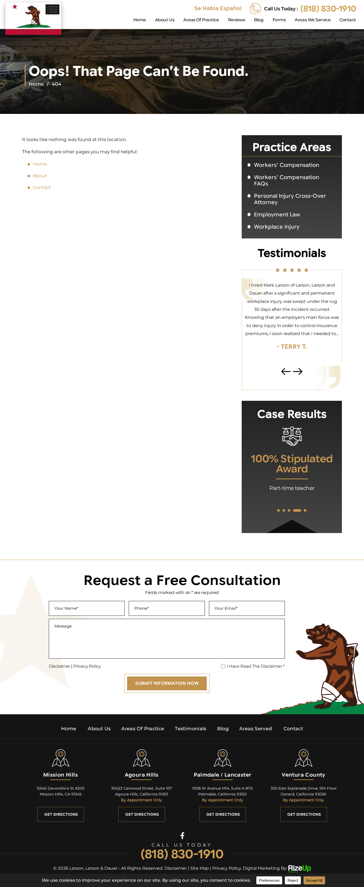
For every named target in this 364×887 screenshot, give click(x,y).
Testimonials (190, 728)
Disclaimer (59, 666)
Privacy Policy (87, 666)
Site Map (199, 868)
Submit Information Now (167, 683)
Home (139, 20)
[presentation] (286, 371)
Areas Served (255, 728)
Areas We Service (312, 20)
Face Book (182, 835)
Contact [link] (42, 187)
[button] (278, 510)
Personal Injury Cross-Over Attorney (290, 199)
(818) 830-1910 (328, 9)
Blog (258, 20)
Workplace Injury (277, 227)
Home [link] (40, 164)
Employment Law (277, 214)
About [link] (40, 175)
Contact (347, 20)
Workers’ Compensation (286, 165)
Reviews (236, 20)
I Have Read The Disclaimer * (256, 666)
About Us (164, 20)
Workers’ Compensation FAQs (286, 180)
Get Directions (61, 814)
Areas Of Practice (201, 20)
